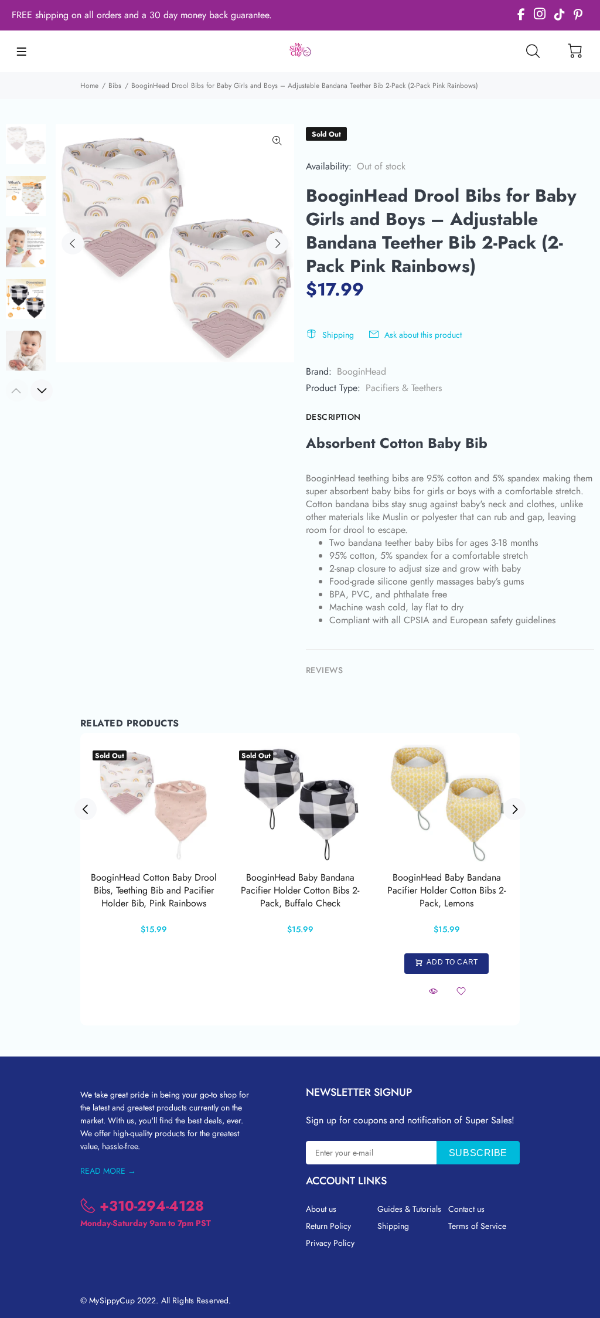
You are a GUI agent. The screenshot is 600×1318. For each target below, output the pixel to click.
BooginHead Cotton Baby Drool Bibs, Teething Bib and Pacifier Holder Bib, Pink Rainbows (154, 890)
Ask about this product (423, 335)
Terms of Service (477, 1226)
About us (321, 1209)
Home (89, 85)
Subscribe (478, 1153)
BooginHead (361, 371)
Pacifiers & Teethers (404, 388)
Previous (73, 243)
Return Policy (328, 1226)
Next (277, 243)
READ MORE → (108, 1171)
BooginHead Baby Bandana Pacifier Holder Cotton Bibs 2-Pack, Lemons (446, 890)
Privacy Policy (330, 1243)
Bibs (114, 85)
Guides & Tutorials (409, 1209)
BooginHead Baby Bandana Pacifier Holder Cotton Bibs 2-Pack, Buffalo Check (300, 890)
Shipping (338, 335)
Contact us (466, 1209)
